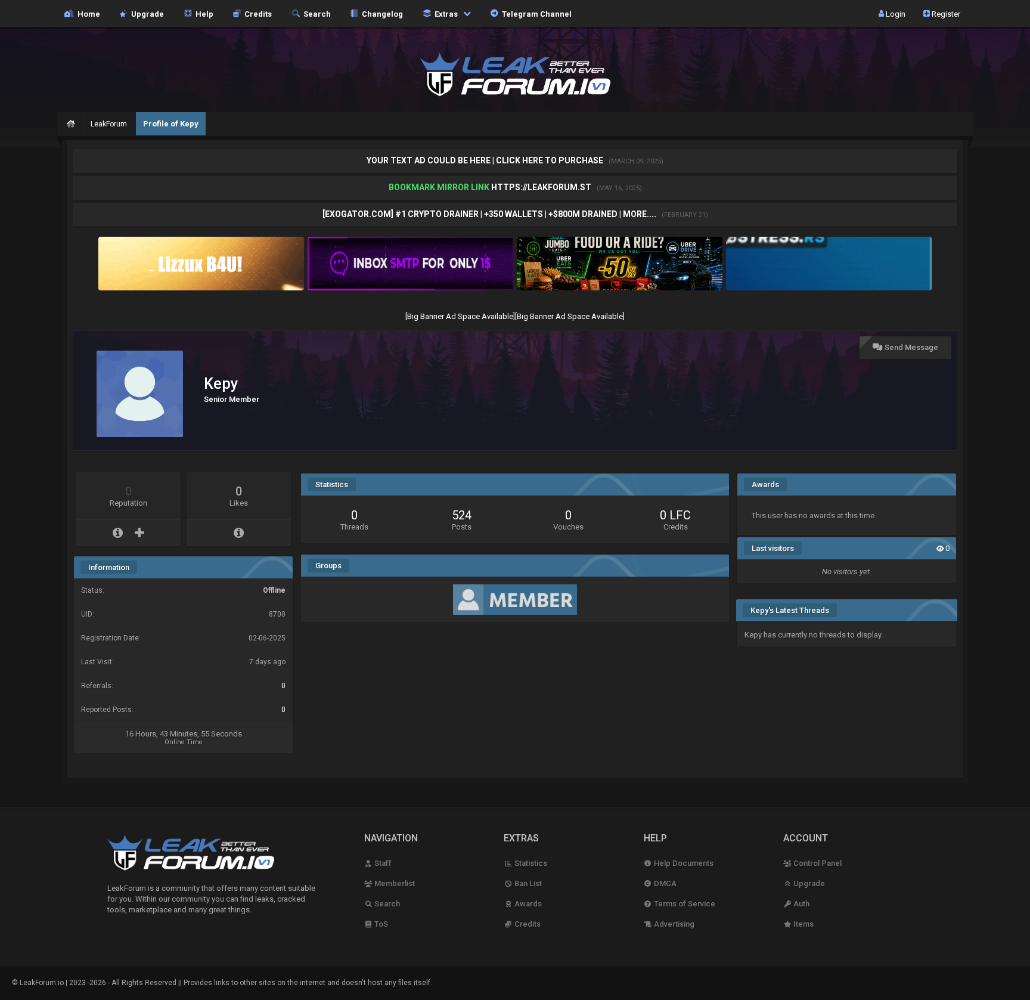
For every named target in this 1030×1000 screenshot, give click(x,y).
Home (87, 13)
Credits (256, 13)
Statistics (530, 863)
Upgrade (808, 883)
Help (202, 13)
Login (894, 13)
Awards (527, 903)
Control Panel (817, 863)
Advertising (673, 923)
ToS (380, 923)
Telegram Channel (535, 13)
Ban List (527, 883)
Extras (445, 13)
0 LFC (675, 515)
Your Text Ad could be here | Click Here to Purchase (486, 160)
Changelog (380, 13)
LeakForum (109, 124)
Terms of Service (683, 903)
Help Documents (682, 863)
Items (803, 923)
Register (945, 13)
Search (315, 13)
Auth (800, 903)
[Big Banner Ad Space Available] (460, 316)
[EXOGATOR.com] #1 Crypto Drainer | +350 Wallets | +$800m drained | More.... (490, 214)
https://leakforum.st (541, 187)
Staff (382, 863)
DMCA (664, 883)
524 (461, 515)
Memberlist (394, 883)
